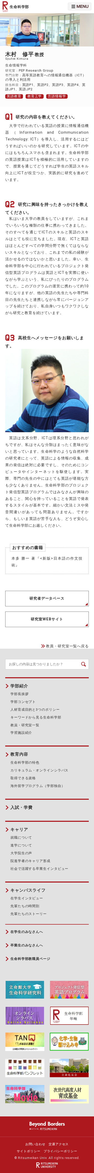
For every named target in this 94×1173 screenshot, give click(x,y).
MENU (72, 4)
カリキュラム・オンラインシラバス (39, 770)
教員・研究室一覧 (24, 725)
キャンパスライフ (28, 890)
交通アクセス (59, 1144)
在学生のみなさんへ (26, 932)
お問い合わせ (35, 1144)
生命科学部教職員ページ (30, 959)
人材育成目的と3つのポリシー (35, 709)
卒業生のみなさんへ (26, 945)
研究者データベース (47, 598)
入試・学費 (21, 807)
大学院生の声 (21, 853)
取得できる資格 (23, 778)
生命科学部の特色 (24, 762)
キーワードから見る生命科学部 (35, 717)
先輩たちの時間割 (24, 906)
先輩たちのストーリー (28, 914)
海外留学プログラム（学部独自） (37, 786)
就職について (21, 837)
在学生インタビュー (26, 898)
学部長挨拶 (19, 694)
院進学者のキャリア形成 (30, 861)
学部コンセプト (23, 702)
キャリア (19, 829)
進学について (21, 845)
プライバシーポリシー (60, 1151)
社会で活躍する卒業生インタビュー (39, 869)
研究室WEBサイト (47, 619)
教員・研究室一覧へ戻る (67, 646)
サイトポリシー (28, 1151)
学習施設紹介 (21, 733)
